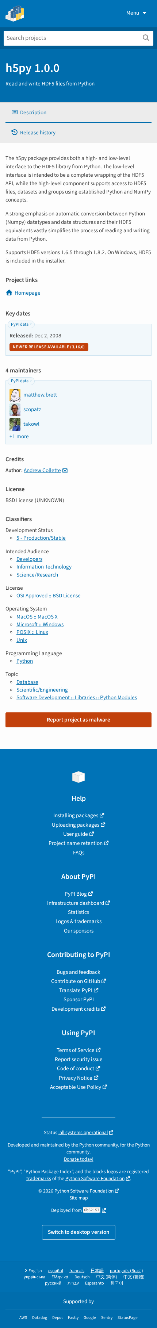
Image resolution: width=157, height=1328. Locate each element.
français (76, 1271)
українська (34, 1277)
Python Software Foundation (95, 1178)
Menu (132, 13)
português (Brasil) (126, 1271)
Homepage (28, 293)
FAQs (78, 853)
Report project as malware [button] (78, 720)
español (55, 1271)
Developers (29, 559)
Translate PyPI (75, 990)
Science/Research (37, 575)
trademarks (38, 1178)
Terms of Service (76, 1050)
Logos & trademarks (78, 921)
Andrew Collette (42, 470)
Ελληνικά (59, 1277)
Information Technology (44, 567)
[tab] (78, 113)
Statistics (78, 912)
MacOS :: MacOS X (37, 617)
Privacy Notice (75, 1078)
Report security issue (79, 1059)
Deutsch (82, 1277)
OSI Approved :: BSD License (48, 596)
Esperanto (94, 1283)
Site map (78, 1197)
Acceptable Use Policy (75, 1087)
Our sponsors (78, 931)
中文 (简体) (106, 1277)
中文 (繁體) (134, 1277)
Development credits (75, 1009)
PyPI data (19, 324)
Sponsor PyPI (79, 999)
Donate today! (78, 1159)
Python (24, 661)
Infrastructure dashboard (75, 903)
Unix (21, 640)
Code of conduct (75, 1068)
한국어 (116, 1283)
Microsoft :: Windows (40, 624)
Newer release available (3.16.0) (49, 347)
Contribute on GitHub (75, 981)
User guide (75, 834)
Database (27, 682)
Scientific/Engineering (42, 690)
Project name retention (76, 843)
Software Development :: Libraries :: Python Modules (76, 697)
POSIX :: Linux (32, 632)
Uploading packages (75, 825)
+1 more (19, 436)
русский (53, 1283)
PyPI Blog (76, 894)
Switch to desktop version (79, 1232)
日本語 (97, 1271)
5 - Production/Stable (41, 538)
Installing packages (75, 815)
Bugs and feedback (78, 972)
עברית (73, 1283)
